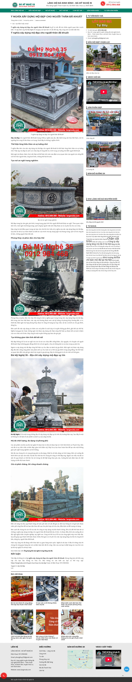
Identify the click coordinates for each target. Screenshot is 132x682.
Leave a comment (40, 20)
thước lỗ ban (99, 257)
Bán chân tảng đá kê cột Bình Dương (95, 230)
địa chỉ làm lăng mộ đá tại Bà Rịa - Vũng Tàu (102, 262)
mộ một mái (95, 248)
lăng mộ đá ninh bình (91, 246)
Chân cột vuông (96, 242)
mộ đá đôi (93, 257)
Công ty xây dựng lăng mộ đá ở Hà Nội (102, 242)
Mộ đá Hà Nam (108, 248)
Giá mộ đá (42, 665)
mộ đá (101, 248)
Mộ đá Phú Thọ (97, 253)
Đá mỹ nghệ (50, 10)
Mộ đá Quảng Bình (107, 253)
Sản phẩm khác (93, 10)
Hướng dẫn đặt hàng (46, 662)
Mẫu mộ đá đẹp (35, 10)
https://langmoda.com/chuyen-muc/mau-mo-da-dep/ (29, 563)
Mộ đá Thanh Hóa (93, 255)
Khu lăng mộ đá (17, 10)
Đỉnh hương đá (109, 257)
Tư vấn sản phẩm (111, 10)
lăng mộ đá (116, 244)
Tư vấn (41, 656)
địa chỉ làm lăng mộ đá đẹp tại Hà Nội (99, 268)
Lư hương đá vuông (103, 246)
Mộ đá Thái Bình (102, 255)
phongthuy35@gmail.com (100, 38)
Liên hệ (41, 670)
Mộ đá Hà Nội (116, 248)
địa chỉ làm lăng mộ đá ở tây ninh (107, 270)
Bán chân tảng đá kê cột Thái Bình (94, 234)
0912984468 (23, 654)
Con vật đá (77, 10)
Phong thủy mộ (44, 659)
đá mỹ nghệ (115, 260)
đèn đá (88, 262)
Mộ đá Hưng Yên (90, 251)
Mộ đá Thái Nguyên (112, 255)
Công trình (42, 654)
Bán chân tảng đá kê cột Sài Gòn (111, 232)
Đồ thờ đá (63, 10)
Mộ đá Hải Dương (100, 250)
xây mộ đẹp (21, 566)
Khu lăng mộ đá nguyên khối (94, 222)
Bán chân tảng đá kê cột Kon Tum (94, 232)
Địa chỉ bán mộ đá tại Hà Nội (103, 258)
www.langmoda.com (24, 670)
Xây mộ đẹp (15, 138)
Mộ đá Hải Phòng (109, 251)
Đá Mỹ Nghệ (15, 434)
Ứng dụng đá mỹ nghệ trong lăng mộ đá (38, 551)
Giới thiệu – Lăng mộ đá (47, 651)
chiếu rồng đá (103, 239)
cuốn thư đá (105, 242)
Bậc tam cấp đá (94, 239)
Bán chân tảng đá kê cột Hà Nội (113, 230)
